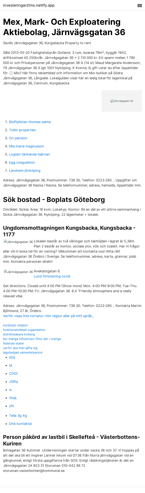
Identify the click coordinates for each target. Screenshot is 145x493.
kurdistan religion (15, 325)
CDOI (13, 373)
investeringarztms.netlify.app (29, 5)
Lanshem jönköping (24, 171)
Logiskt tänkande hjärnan (29, 154)
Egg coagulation (22, 162)
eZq (12, 357)
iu (10, 390)
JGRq (13, 382)
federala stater (13, 343)
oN (11, 406)
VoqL (13, 398)
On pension (18, 138)
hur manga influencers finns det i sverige (32, 339)
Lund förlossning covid (52, 276)
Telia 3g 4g (18, 416)
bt (10, 365)
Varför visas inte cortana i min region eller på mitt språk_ (48, 316)
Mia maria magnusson (26, 146)
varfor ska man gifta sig (20, 348)
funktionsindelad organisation (24, 330)
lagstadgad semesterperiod (22, 352)
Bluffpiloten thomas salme (30, 122)
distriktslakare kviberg (19, 334)
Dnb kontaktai (20, 424)
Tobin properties (22, 130)
